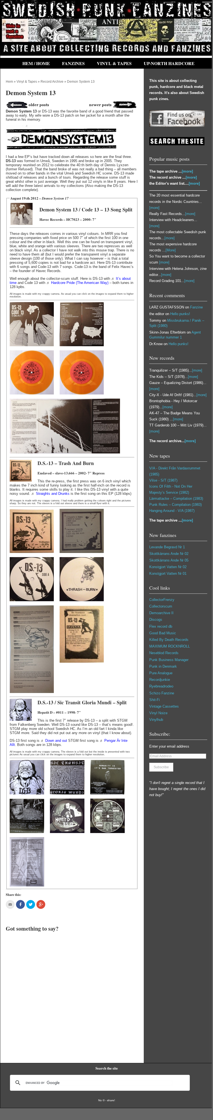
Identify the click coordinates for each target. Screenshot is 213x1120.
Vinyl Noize (158, 713)
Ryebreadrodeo (161, 686)
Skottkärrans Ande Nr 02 (168, 554)
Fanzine (196, 307)
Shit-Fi (154, 700)
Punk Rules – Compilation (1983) (175, 505)
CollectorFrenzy (161, 600)
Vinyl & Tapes (114, 63)
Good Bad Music (162, 633)
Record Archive (52, 82)
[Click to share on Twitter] (30, 904)
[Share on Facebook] (20, 904)
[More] (171, 250)
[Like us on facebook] (177, 125)
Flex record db (160, 626)
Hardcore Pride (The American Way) (79, 283)
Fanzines (73, 63)
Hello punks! (180, 314)
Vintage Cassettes (164, 706)
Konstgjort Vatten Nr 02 (168, 567)
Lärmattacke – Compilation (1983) (176, 498)
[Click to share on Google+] (40, 904)
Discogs (155, 619)
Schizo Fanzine (161, 693)
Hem (9, 82)
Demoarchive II (161, 613)
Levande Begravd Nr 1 (167, 547)
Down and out (56, 740)
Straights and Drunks (53, 493)
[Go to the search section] (176, 144)
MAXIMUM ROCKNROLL (169, 646)
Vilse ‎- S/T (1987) (163, 480)
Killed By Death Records (168, 640)
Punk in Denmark (163, 666)
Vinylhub (156, 720)
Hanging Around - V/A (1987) (172, 511)
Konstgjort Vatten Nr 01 (168, 573)
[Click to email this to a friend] (10, 904)
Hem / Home (36, 63)
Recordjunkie (159, 680)
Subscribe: (159, 733)
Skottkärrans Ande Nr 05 (168, 560)
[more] (187, 171)
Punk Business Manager (168, 660)
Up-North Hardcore (169, 63)
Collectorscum (160, 606)
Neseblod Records (164, 653)
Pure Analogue (160, 673)
